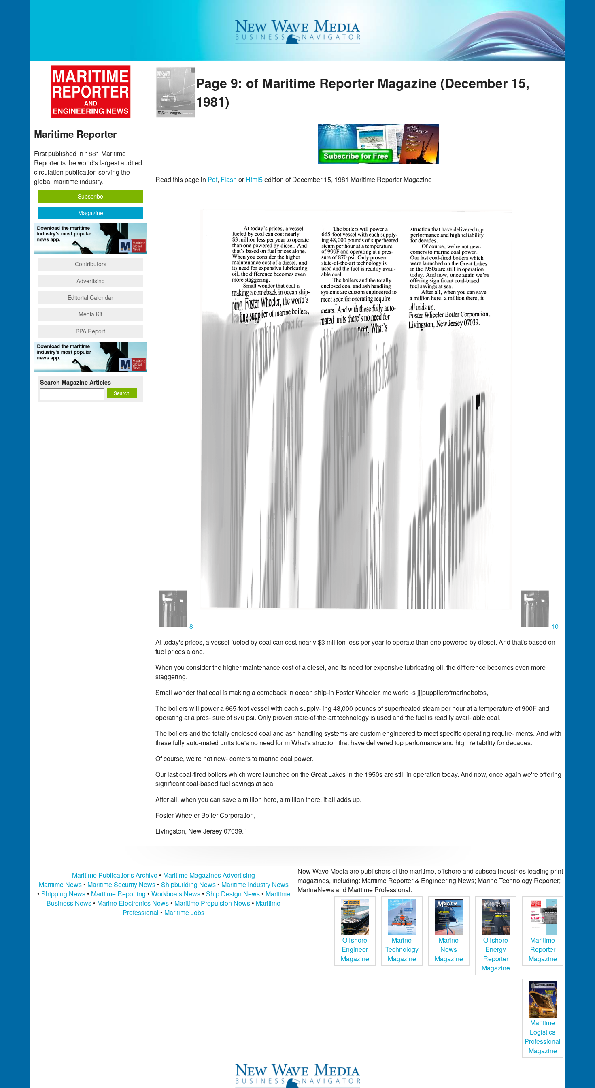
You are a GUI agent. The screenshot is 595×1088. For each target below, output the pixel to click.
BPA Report (90, 331)
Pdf (212, 179)
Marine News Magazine (449, 949)
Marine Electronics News (133, 903)
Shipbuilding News (188, 884)
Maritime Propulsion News (212, 903)
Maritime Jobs (184, 912)
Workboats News (175, 893)
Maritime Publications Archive (114, 875)
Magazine (90, 213)
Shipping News (63, 893)
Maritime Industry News (255, 884)
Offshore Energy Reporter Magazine (496, 954)
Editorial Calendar (90, 297)
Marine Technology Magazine (402, 949)
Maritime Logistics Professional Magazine (543, 1036)
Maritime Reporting (118, 893)
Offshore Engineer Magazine (355, 949)
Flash (229, 179)
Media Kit (90, 314)
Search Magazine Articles (75, 382)
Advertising (90, 281)
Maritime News (60, 884)
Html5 (254, 179)
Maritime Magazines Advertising (209, 875)
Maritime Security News (121, 884)
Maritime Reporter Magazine (543, 949)
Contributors (90, 264)
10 (554, 626)
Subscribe (90, 196)
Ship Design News (233, 893)
